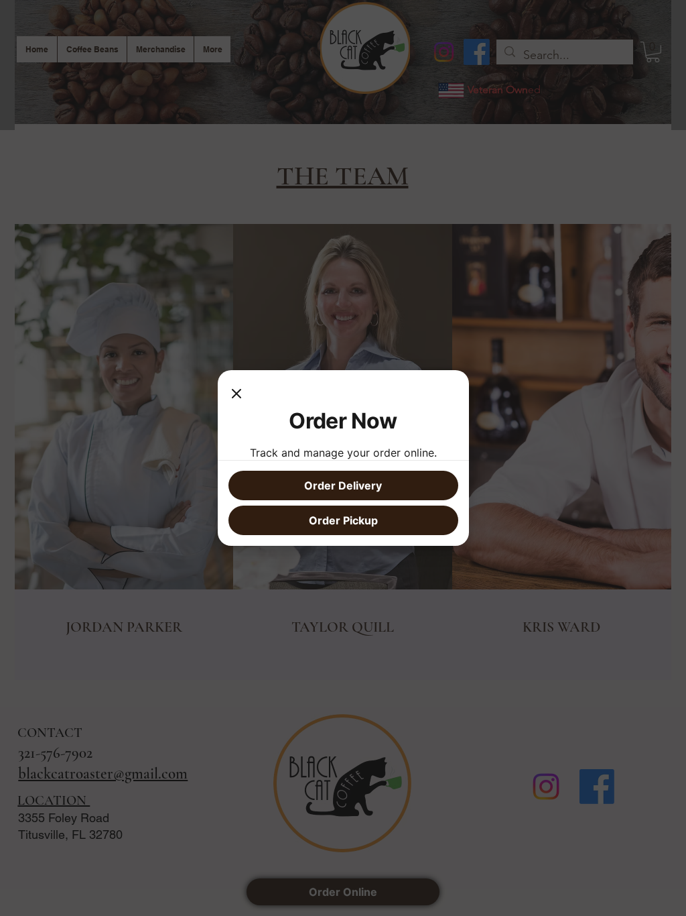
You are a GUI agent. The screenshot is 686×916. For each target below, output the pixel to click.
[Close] (236, 394)
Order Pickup (343, 520)
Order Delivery (343, 485)
